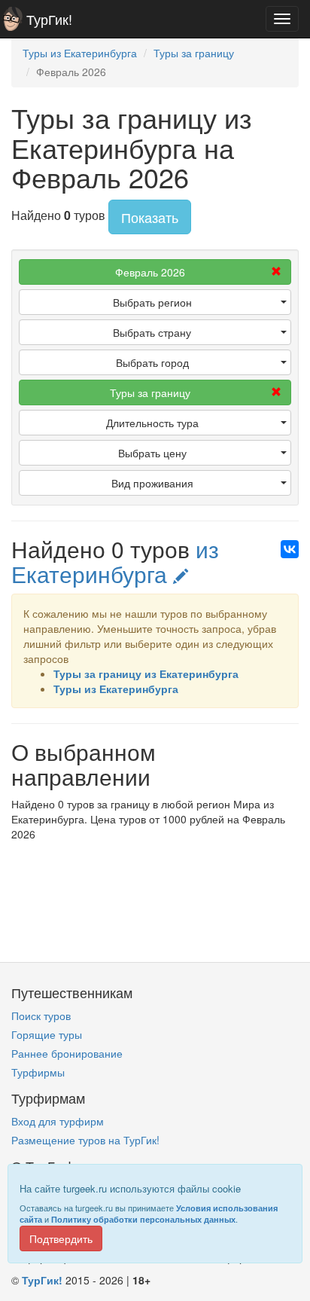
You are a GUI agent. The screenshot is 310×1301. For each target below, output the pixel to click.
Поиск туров (41, 1015)
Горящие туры (46, 1034)
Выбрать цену (152, 452)
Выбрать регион (152, 302)
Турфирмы (38, 1072)
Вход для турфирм (57, 1120)
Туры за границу (150, 392)
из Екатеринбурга (115, 561)
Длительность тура (152, 422)
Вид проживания (152, 482)
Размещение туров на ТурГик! (85, 1139)
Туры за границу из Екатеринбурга (146, 673)
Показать (149, 217)
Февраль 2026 (150, 271)
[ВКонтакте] (290, 549)
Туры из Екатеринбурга (115, 688)
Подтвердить (61, 1238)
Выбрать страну (152, 332)
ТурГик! (49, 19)
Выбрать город (152, 362)
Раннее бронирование (67, 1053)
